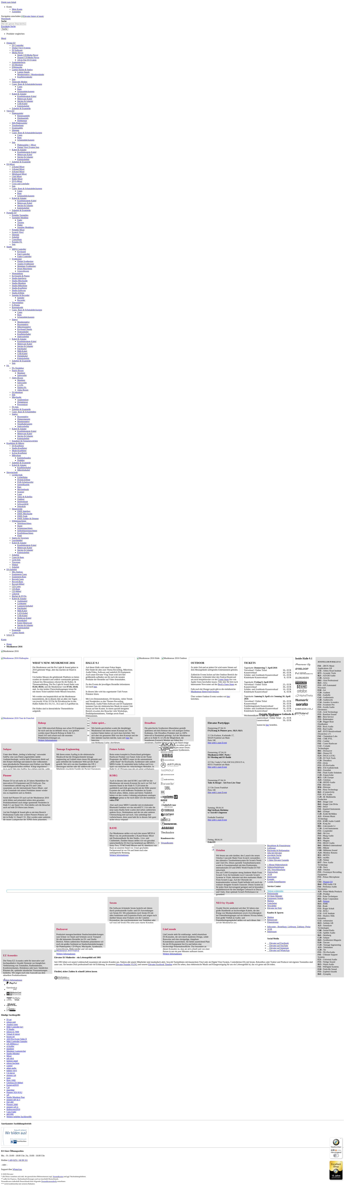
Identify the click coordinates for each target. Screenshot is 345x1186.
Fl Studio (10, 1029)
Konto (3, 639)
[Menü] (340, 1139)
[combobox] (13, 23)
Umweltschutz (273, 858)
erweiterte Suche (274, 855)
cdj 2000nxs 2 (12, 1044)
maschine (10, 1090)
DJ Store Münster (274, 896)
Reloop (326, 901)
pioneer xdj (11, 1075)
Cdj (8, 1087)
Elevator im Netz (274, 908)
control (9, 1066)
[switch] (336, 1155)
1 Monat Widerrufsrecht (277, 865)
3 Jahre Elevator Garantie (278, 860)
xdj (7, 1095)
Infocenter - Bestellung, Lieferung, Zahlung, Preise (288, 927)
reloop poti (11, 1022)
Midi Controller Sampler (16, 1041)
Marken (270, 901)
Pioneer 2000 (12, 1104)
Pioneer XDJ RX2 (14, 1092)
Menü (3, 38)
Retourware (272, 920)
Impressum (272, 877)
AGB (269, 874)
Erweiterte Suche (8, 26)
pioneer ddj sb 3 (13, 1100)
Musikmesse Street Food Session (205, 691)
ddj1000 (9, 1114)
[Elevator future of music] (32, 16)
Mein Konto (17, 9)
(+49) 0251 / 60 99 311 (18, 1160)
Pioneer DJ (328, 882)
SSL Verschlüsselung (276, 869)
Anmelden (16, 12)
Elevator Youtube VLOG (126, 964)
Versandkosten (167, 843)
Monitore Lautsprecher (16, 1051)
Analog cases (12, 1024)
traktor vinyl (11, 1070)
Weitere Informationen (47, 740)
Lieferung (271, 848)
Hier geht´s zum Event (217, 743)
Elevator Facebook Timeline (160, 964)
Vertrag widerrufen (275, 891)
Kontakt (270, 879)
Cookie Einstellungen (276, 882)
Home (9, 644)
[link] (9, 7)
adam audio (11, 1068)
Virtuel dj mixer (13, 1034)
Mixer (9, 1056)
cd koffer (10, 1046)
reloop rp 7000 (12, 1032)
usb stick (10, 1058)
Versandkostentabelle (49, 1181)
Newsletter (271, 906)
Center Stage (223, 679)
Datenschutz (272, 872)
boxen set (10, 1036)
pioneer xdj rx (12, 1107)
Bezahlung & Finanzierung (278, 845)
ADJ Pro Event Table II (16, 1039)
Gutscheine (272, 903)
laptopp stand (12, 1061)
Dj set (8, 1019)
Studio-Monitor (13, 1053)
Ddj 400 (9, 1102)
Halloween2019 (13, 1109)
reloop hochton (12, 1063)
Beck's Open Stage (226, 684)
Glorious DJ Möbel (14, 1083)
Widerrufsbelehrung (275, 867)
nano (8, 1078)
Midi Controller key (14, 1027)
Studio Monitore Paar (15, 1097)
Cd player (10, 1073)
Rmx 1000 (10, 1080)
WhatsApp (17, 1169)
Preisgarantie (272, 893)
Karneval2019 (12, 1085)
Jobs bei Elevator (274, 853)
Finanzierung (272, 922)
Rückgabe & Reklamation (278, 850)
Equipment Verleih (275, 898)
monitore (10, 1049)
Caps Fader (11, 1112)
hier (95, 687)
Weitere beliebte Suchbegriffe (19, 1116)
